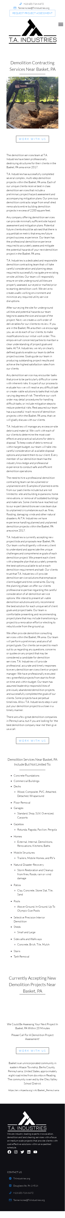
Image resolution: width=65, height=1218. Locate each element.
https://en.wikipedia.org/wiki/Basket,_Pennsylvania (33, 1090)
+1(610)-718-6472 (34, 3)
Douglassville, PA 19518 (25, 1185)
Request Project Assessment (32, 13)
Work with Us (32, 138)
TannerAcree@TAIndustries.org (34, 7)
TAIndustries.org (21, 1178)
